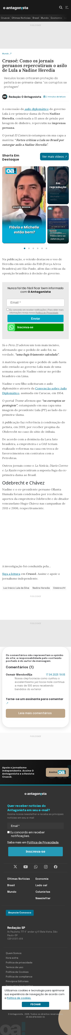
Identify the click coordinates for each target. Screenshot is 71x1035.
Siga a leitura (11, 574)
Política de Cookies (17, 972)
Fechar (35, 1004)
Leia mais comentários (35, 713)
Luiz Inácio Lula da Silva (16, 588)
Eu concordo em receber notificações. (27, 834)
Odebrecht (59, 588)
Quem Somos (13, 953)
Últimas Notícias (21, 18)
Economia (56, 18)
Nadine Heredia (41, 588)
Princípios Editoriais (17, 981)
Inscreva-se (25, 327)
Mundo (45, 18)
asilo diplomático (36, 109)
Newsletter (43, 898)
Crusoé (5, 18)
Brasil (36, 18)
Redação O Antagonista (25, 97)
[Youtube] (25, 867)
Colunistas (43, 892)
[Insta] (46, 867)
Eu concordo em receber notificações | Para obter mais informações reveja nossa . (36, 311)
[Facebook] (55, 867)
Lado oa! (41, 885)
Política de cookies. (19, 998)
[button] (24, 248)
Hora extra (12, 958)
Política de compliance (19, 977)
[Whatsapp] (36, 867)
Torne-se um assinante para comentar (34, 699)
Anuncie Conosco (19, 913)
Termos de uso (14, 967)
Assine (53, 772)
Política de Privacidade (47, 313)
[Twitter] (15, 867)
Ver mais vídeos (53, 157)
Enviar (35, 318)
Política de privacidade (19, 963)
